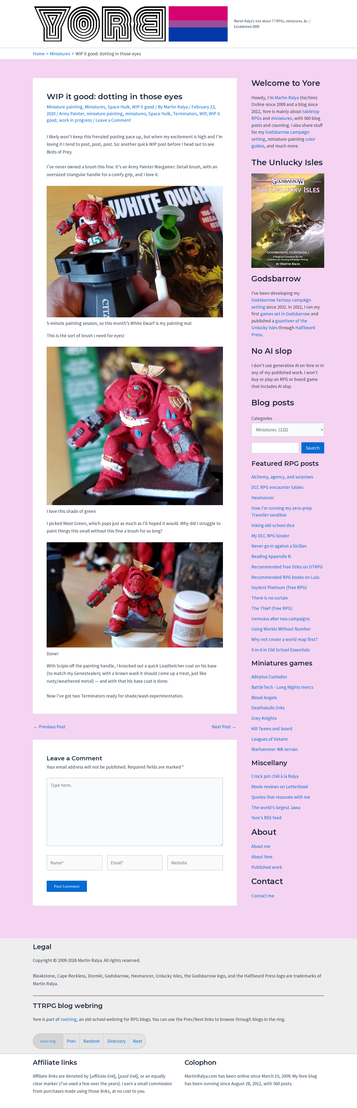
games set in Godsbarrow (285, 314)
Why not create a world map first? (284, 639)
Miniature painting (64, 107)
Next (137, 1041)
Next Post (224, 726)
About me (260, 846)
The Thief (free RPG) (271, 608)
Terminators (185, 113)
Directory (116, 1041)
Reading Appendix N (271, 556)
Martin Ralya (287, 97)
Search (313, 448)
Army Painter (71, 113)
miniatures (135, 113)
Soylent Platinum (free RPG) (279, 587)
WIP (202, 113)
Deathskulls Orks (268, 708)
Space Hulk (119, 107)
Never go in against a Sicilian (278, 546)
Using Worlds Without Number (281, 629)
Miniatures (95, 107)
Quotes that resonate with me (280, 797)
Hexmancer (262, 498)
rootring (68, 1019)
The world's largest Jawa (275, 807)
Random (91, 1041)
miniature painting (104, 113)
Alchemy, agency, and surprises (282, 477)
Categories (261, 418)
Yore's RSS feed (266, 818)
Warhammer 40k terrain (274, 749)
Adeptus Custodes (269, 677)
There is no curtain (269, 598)
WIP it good (143, 107)
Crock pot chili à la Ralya (274, 776)
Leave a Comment (113, 120)
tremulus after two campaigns (280, 619)
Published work (266, 867)
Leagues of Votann (269, 739)
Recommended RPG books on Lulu (285, 577)
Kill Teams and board (271, 728)
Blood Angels (264, 697)
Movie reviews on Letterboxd (279, 786)
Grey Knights (264, 718)
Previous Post (49, 726)
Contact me (262, 896)
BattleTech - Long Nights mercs (282, 687)
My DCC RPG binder (270, 536)
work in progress (75, 120)
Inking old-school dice (273, 525)
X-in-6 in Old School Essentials (280, 650)
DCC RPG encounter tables (277, 487)
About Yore (261, 857)
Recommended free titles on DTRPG (287, 567)
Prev (71, 1041)
